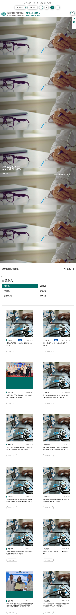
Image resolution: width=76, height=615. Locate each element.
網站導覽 (49, 3)
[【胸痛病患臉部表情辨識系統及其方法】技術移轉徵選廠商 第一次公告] (19, 532)
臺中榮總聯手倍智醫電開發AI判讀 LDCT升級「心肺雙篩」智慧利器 (19, 396)
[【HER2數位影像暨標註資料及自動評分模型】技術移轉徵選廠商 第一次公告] (19, 427)
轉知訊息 (7, 291)
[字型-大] (41, 7)
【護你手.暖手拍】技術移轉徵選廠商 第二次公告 (19, 344)
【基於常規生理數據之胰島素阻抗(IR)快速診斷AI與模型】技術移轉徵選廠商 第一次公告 (19, 501)
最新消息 (62, 174)
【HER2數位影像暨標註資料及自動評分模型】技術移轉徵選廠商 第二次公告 (55, 396)
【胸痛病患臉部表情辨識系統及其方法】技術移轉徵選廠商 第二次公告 (56, 500)
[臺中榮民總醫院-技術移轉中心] (21, 14)
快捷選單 (74, 20)
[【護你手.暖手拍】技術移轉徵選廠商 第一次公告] (56, 323)
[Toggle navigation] (72, 13)
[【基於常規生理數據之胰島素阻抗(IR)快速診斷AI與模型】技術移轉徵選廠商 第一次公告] (19, 480)
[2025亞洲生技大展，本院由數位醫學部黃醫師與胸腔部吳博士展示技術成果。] (56, 584)
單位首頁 (28, 3)
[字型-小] (52, 7)
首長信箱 (42, 3)
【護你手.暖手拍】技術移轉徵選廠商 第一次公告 (55, 344)
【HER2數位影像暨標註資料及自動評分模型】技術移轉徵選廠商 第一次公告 (19, 448)
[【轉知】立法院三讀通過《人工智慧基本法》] (56, 532)
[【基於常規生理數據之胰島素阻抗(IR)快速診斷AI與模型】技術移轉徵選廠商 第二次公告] (56, 427)
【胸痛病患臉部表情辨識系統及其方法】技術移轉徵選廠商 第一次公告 (19, 553)
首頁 (55, 174)
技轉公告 (43, 291)
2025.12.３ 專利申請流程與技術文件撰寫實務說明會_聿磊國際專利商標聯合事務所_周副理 (19, 605)
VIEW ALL (12, 351)
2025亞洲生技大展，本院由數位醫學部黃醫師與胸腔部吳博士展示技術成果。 (56, 605)
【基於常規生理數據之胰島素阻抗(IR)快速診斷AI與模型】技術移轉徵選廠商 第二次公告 (56, 448)
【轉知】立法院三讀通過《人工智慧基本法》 (55, 553)
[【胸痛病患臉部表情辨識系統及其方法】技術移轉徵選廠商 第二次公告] (56, 480)
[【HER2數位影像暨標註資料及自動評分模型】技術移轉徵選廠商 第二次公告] (56, 375)
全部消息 (7, 286)
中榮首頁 (35, 3)
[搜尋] (57, 7)
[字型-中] (46, 7)
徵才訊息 (43, 296)
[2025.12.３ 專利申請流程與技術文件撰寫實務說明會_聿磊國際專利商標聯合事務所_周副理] (19, 584)
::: (24, 3)
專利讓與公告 (8, 296)
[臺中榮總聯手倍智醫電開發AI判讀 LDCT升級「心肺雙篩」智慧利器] (19, 375)
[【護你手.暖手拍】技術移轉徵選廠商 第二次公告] (19, 323)
